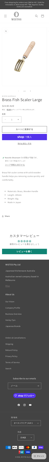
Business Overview (13, 314)
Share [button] (7, 216)
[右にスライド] (30, 91)
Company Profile (12, 308)
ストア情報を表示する (15, 165)
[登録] (38, 386)
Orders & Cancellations (15, 338)
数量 (4, 114)
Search (8, 368)
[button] (5, 16)
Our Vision (9, 301)
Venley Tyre (10, 320)
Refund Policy (11, 350)
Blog (7, 286)
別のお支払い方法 (24, 143)
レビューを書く (24, 251)
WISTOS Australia (27, 457)
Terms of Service (12, 362)
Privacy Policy (11, 356)
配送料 (9, 109)
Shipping (9, 344)
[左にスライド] (19, 91)
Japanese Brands (13, 326)
